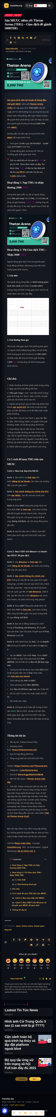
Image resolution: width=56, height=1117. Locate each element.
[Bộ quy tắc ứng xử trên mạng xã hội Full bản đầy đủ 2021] (44, 1062)
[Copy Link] (35, 38)
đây (39, 164)
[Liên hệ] (5, 1111)
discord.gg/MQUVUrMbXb (30, 774)
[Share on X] (15, 38)
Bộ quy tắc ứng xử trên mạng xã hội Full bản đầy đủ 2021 (20, 1064)
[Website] (40, 979)
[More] (15, 42)
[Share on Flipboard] (25, 940)
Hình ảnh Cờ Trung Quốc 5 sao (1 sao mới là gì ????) (25, 1023)
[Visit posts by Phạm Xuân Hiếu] (7, 978)
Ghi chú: (16, 889)
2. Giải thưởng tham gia (25, 884)
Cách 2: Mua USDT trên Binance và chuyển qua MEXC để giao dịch (29, 903)
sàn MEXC (21, 172)
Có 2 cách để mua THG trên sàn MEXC (29, 893)
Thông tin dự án (19, 910)
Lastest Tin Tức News (21, 1010)
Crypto (9, 15)
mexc (18, 926)
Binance (23, 562)
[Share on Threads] (48, 940)
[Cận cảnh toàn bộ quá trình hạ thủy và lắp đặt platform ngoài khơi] (44, 1039)
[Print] (11, 42)
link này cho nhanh (20, 676)
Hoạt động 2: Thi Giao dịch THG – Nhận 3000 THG (26, 873)
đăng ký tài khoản (21, 481)
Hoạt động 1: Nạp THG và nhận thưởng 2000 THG (25, 866)
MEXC (18, 104)
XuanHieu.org (14, 847)
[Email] (31, 38)
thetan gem (39, 926)
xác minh (19, 407)
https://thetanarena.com (24, 749)
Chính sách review (17, 1105)
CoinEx (13, 176)
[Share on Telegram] (27, 38)
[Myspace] (46, 979)
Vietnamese (41, 5)
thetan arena (27, 926)
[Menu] (50, 5)
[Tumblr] (43, 979)
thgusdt (8, 930)
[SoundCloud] (50, 979)
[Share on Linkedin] (23, 38)
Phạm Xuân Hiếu (12, 48)
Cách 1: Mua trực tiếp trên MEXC (29, 898)
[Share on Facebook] (11, 38)
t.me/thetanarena (29, 770)
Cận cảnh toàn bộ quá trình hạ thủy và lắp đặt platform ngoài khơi (20, 1043)
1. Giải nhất (20, 880)
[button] (35, 1079)
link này (32, 477)
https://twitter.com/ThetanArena (30, 766)
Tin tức (17, 15)
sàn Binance (35, 591)
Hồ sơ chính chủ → (26, 851)
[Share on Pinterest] (19, 38)
